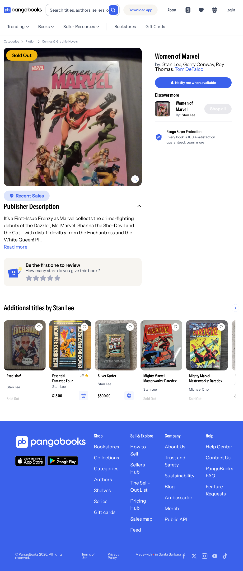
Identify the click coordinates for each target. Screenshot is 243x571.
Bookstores (125, 26)
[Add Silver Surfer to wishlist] (130, 327)
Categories (11, 41)
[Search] (113, 10)
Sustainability (179, 476)
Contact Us (218, 458)
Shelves (102, 490)
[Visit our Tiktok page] (225, 556)
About (172, 9)
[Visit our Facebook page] (184, 556)
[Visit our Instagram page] (204, 556)
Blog (170, 486)
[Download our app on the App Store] (30, 461)
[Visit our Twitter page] (194, 556)
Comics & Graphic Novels (60, 41)
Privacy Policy (113, 556)
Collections (106, 458)
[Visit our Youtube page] (215, 556)
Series (100, 501)
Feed (135, 530)
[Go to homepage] (23, 10)
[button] (73, 207)
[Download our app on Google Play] (62, 460)
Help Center (219, 447)
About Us (175, 447)
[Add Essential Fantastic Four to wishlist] (84, 327)
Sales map (141, 519)
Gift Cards (155, 26)
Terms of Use (88, 556)
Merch (172, 508)
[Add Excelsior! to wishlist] (39, 327)
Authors (103, 479)
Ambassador (178, 497)
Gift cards (104, 512)
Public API (176, 519)
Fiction (30, 41)
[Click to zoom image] (73, 117)
